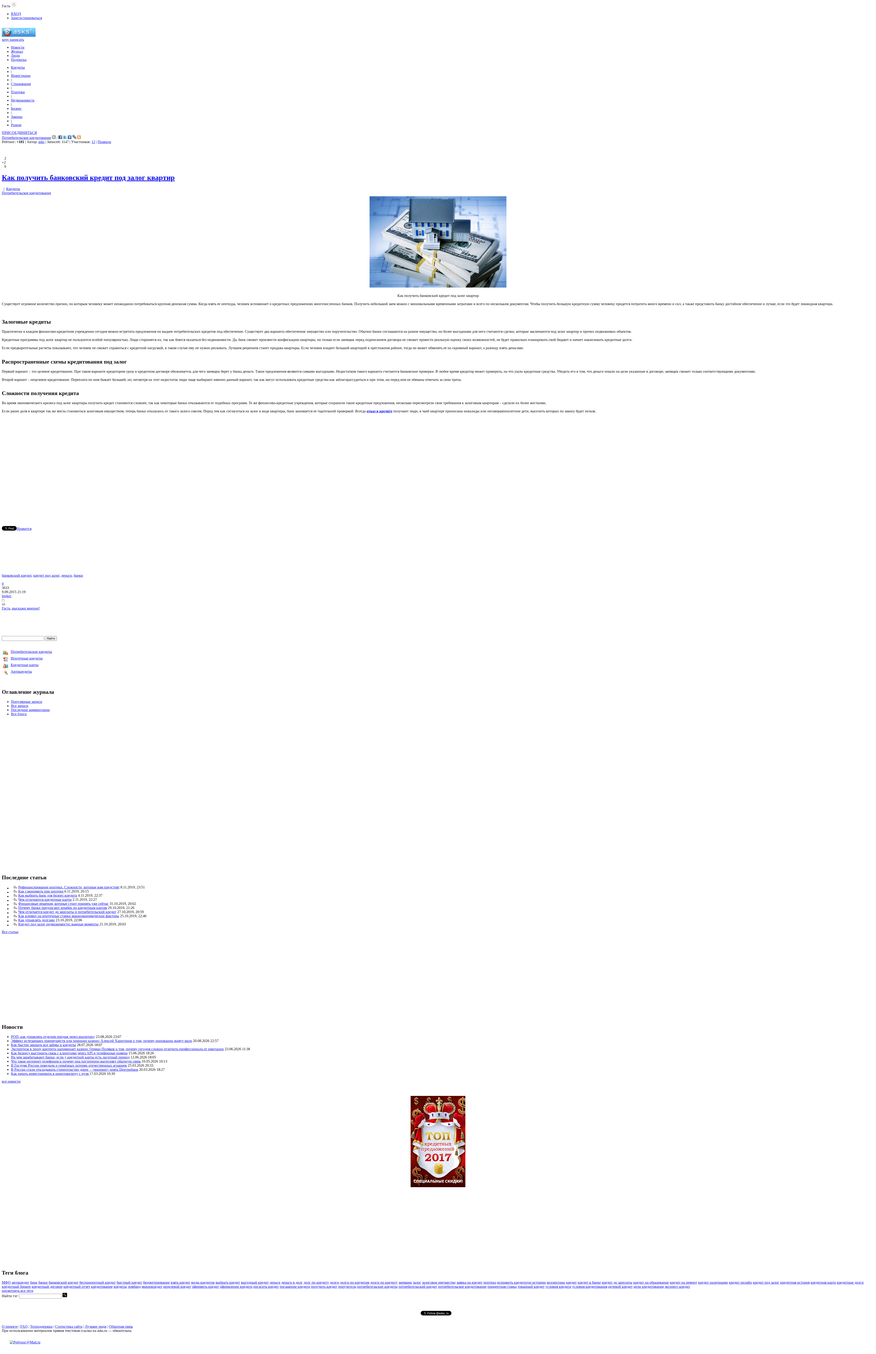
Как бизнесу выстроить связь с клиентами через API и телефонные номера (69, 1053)
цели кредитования (649, 1287)
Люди (15, 56)
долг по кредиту (316, 1282)
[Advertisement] (438, 463)
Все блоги (19, 714)
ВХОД (16, 14)
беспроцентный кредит (97, 1282)
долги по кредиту (384, 1282)
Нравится (24, 529)
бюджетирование (156, 1282)
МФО (6, 1282)
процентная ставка (502, 1287)
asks (41, 142)
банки (78, 575)
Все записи (19, 706)
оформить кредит (205, 1287)
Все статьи (10, 932)
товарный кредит (531, 1287)
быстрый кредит (129, 1282)
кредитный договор (47, 1287)
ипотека (489, 1282)
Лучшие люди (96, 1326)
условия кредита (558, 1287)
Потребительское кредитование (26, 138)
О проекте (10, 1326)
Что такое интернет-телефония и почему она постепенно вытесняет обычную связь (76, 1061)
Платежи (18, 92)
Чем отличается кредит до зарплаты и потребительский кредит (67, 912)
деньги (66, 575)
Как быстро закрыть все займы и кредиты (43, 1045)
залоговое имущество (439, 1282)
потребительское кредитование (462, 1287)
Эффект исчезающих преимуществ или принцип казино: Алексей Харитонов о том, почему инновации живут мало (101, 1041)
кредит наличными (713, 1282)
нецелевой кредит (177, 1287)
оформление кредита (236, 1287)
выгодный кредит (255, 1282)
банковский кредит (16, 575)
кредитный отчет (76, 1287)
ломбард (134, 1287)
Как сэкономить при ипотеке (41, 891)
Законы (16, 117)
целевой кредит (620, 1287)
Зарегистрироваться (26, 18)
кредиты (120, 1287)
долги (334, 1282)
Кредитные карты (25, 665)
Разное (16, 125)
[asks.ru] (19, 35)
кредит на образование (651, 1282)
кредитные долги (850, 1282)
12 (93, 142)
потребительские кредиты (377, 1287)
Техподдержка (41, 1326)
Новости (17, 47)
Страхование (21, 84)
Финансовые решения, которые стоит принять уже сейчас (63, 904)
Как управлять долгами (36, 920)
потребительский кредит (418, 1287)
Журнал (17, 51)
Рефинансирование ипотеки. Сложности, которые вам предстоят (69, 887)
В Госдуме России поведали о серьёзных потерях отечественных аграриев (69, 1065)
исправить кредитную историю (521, 1282)
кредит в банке (589, 1282)
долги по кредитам (354, 1282)
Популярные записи (26, 702)
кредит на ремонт (683, 1282)
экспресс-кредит (677, 1287)
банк (33, 1282)
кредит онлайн (740, 1282)
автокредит (20, 1282)
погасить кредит (266, 1287)
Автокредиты (21, 671)
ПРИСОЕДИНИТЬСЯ (19, 133)
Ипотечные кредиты (27, 658)
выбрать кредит (228, 1282)
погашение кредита (295, 1287)
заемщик (405, 1282)
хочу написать (13, 40)
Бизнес (16, 108)
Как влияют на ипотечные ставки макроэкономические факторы (68, 916)
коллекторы (556, 1282)
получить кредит (324, 1287)
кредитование (102, 1287)
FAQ (24, 1326)
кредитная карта (823, 1282)
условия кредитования (589, 1287)
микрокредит (152, 1287)
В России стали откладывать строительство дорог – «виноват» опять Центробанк (74, 1069)
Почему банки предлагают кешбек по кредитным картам (62, 908)
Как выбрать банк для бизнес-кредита (47, 895)
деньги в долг (292, 1282)
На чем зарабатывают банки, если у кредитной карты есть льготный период (70, 1057)
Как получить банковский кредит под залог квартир (88, 177)
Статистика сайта (68, 1326)
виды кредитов (203, 1282)
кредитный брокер (16, 1287)
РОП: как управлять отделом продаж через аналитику (53, 1037)
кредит (571, 1282)
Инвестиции (21, 76)
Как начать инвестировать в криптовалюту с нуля (50, 1074)
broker (7, 596)
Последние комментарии (30, 710)
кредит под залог (46, 575)
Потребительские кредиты (31, 652)
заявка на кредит (469, 1282)
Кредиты (18, 67)
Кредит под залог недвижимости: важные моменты (58, 924)
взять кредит (180, 1282)
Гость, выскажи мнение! (21, 608)
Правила (104, 142)
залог (417, 1282)
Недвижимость (22, 100)
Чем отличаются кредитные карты (45, 899)
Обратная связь (121, 1326)
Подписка (18, 60)
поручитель (347, 1287)
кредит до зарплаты (617, 1282)
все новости (11, 1081)
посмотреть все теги (17, 1291)
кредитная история (795, 1282)
